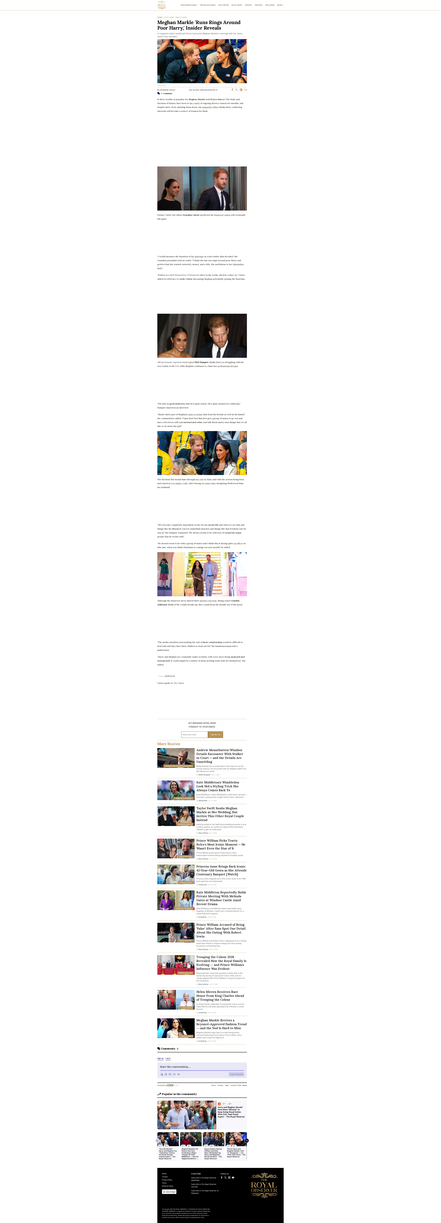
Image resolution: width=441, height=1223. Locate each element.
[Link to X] (225, 1178)
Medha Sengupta (204, 775)
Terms (164, 1183)
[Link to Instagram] (229, 1178)
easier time (210, 483)
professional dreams (228, 366)
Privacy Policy (167, 1180)
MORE (279, 5)
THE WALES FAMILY (208, 5)
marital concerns (207, 600)
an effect (238, 543)
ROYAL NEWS (237, 5)
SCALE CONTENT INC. (204, 1209)
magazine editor (210, 107)
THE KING (258, 5)
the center (194, 103)
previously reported (169, 362)
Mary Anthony (203, 833)
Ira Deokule (202, 917)
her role (200, 479)
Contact (165, 1177)
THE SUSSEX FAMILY (189, 5)
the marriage (197, 256)
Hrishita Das (202, 885)
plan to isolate (195, 414)
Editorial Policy (167, 1186)
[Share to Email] (245, 90)
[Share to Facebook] (232, 90)
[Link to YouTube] (233, 1178)
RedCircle (170, 676)
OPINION (248, 5)
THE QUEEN (269, 5)
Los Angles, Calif (179, 483)
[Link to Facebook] (221, 1178)
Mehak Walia (202, 801)
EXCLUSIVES (223, 5)
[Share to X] (235, 90)
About (164, 1173)
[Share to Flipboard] (240, 90)
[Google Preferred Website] (169, 1193)
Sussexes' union (222, 215)
